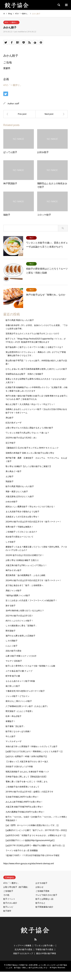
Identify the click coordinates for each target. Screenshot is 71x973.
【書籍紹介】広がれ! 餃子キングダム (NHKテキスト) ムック (32, 447)
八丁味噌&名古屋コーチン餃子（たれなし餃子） (27, 706)
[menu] (66, 5)
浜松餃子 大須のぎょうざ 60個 (19, 766)
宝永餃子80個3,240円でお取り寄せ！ (22, 796)
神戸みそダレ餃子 (13, 570)
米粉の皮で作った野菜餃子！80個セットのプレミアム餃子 (31, 746)
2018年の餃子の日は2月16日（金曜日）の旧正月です (29, 791)
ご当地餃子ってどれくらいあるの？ (21, 531)
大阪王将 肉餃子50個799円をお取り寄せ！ (25, 806)
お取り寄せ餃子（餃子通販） (16, 887)
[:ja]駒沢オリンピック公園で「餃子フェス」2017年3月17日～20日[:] (36, 830)
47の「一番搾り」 (11, 22)
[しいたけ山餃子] (52, 114)
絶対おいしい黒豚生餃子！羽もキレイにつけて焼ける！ (30, 506)
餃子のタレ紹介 (10, 902)
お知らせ (39, 887)
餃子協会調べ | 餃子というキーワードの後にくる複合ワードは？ (34, 347)
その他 (6, 895)
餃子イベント (9, 899)
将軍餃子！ (11, 721)
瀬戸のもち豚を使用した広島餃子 (20, 635)
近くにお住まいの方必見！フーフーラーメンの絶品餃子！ (31, 600)
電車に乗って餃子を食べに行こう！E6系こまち (27, 781)
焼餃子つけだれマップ (23, 953)
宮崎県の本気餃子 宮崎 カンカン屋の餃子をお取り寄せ (30, 452)
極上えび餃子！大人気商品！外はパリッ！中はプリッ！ (30, 404)
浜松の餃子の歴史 (13, 650)
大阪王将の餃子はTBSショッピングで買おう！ (26, 565)
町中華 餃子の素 (13, 675)
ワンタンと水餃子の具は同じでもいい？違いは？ (27, 432)
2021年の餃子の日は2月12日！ (20, 615)
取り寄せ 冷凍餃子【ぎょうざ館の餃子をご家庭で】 (29, 466)
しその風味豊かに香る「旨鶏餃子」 (21, 625)
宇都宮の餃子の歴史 (44, 949)
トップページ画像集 (22, 945)
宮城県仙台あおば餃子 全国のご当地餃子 (24, 374)
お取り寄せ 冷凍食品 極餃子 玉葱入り (22, 560)
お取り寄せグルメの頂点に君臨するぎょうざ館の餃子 (29, 427)
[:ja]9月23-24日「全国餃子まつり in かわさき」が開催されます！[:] (36, 835)
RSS (35, 939)
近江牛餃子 (11, 442)
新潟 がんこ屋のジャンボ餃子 (19, 701)
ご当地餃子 (8, 891)
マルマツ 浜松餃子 (14, 660)
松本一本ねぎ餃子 (13, 716)
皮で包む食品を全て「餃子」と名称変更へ (24, 585)
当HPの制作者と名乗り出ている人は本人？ (25, 610)
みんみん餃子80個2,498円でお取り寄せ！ (24, 801)
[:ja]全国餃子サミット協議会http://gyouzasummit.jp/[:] (30, 840)
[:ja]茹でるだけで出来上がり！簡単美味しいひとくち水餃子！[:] (34, 751)
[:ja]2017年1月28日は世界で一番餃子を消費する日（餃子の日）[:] (35, 845)
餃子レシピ (8, 906)
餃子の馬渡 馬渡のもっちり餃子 (20, 320)
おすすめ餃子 (41, 883)
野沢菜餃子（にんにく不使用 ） (20, 711)
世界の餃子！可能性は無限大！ (19, 526)
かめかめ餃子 (12, 501)
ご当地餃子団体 (42, 891)
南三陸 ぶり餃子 (13, 686)
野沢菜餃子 (11, 630)
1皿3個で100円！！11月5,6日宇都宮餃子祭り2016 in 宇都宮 (32, 855)
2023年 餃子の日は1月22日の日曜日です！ (25, 555)
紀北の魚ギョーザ (13, 422)
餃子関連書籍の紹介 (44, 906)
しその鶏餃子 (12, 640)
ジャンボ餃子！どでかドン (17, 696)
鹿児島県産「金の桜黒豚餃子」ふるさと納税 (25, 575)
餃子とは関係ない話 (44, 899)
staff (17, 103)
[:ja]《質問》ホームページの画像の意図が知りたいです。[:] (32, 825)
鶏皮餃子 (10, 481)
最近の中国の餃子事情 (46, 953)
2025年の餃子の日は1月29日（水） (21, 437)
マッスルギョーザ (13, 741)
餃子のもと (40, 902)
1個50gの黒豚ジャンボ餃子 (18, 595)
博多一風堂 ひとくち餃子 (17, 491)
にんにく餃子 (12, 645)
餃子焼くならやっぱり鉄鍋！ (18, 731)
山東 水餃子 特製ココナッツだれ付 (21, 655)
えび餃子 (10, 476)
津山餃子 (10, 417)
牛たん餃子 (11, 736)
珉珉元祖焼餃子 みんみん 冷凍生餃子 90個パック (27, 771)
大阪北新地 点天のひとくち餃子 (20, 496)
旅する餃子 (11, 605)
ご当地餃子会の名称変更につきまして (22, 786)
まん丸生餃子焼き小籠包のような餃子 (22, 511)
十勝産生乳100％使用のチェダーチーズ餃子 (25, 691)
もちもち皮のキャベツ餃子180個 (20, 681)
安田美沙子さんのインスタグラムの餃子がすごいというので (32, 333)
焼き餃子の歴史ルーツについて (19, 536)
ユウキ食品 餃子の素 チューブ (19, 671)
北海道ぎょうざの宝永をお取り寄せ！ (22, 516)
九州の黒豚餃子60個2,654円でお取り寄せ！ (25, 811)
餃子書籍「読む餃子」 (15, 726)
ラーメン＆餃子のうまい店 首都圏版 (22, 850)
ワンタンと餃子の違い (44, 945)
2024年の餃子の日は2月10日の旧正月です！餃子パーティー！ (33, 521)
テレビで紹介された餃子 (46, 895)
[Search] (59, 5)
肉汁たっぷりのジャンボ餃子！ (19, 620)
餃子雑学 (7, 910)
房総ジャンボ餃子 (13, 590)
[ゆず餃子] (19, 114)
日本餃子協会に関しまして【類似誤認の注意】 (26, 776)
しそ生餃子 (11, 541)
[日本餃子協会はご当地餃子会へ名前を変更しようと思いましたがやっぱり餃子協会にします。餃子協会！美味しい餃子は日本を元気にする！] (17, 4)
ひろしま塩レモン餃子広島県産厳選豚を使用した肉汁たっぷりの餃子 (36, 369)
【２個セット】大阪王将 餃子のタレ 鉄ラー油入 (27, 761)
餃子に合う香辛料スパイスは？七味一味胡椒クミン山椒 (30, 665)
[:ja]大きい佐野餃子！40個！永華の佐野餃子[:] (26, 756)
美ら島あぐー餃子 (13, 471)
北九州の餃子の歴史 (23, 949)
